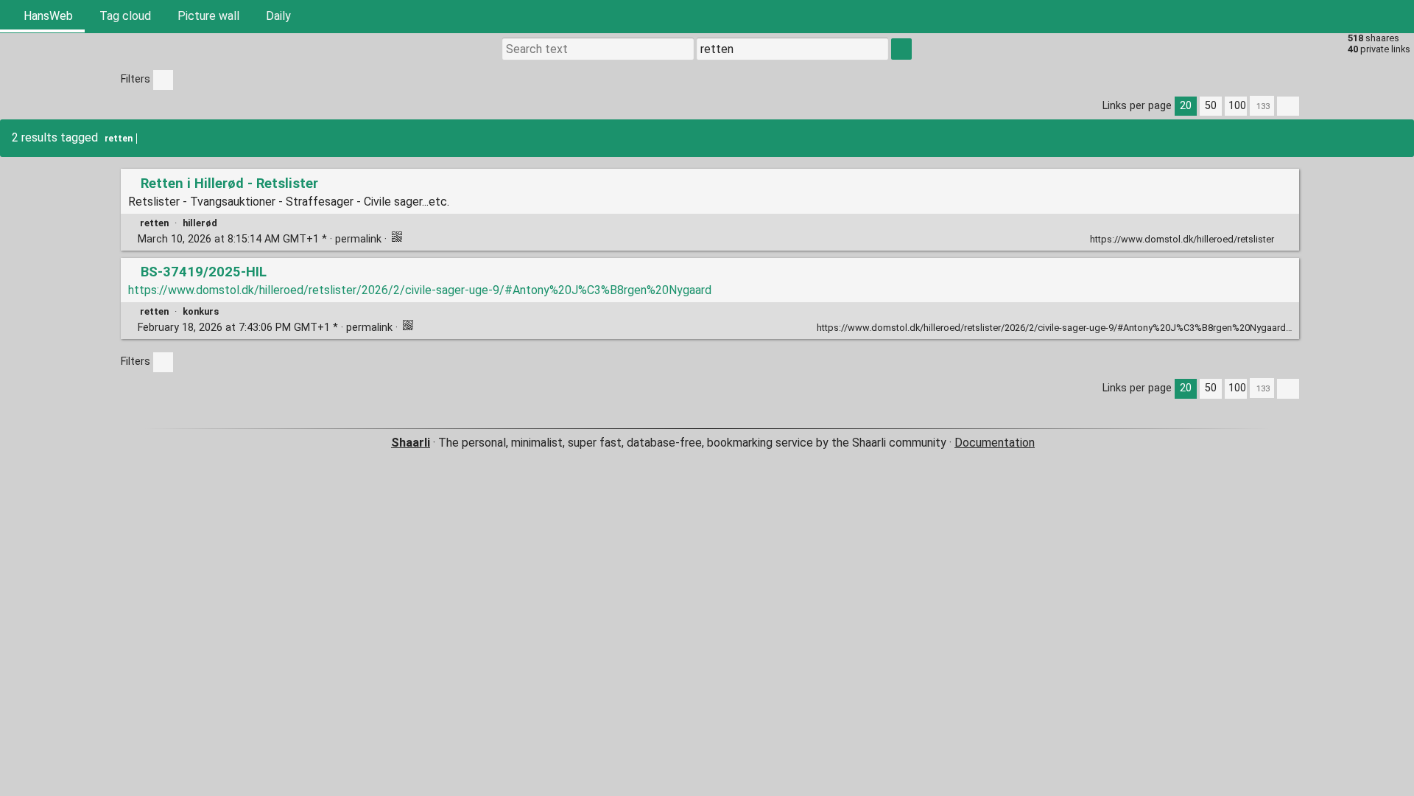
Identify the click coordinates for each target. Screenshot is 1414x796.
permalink (259, 239)
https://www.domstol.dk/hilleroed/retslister (1182, 239)
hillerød (200, 222)
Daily (278, 16)
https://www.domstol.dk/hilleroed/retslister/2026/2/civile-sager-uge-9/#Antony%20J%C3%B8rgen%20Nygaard (419, 290)
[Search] (1330, 16)
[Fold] (1284, 237)
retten (119, 138)
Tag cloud (125, 16)
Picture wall (208, 16)
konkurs (201, 311)
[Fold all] (1288, 106)
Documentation (994, 443)
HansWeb (47, 16)
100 (1237, 106)
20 (1186, 106)
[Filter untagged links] (163, 80)
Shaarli (410, 443)
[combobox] (792, 49)
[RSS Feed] (1365, 16)
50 (1211, 106)
